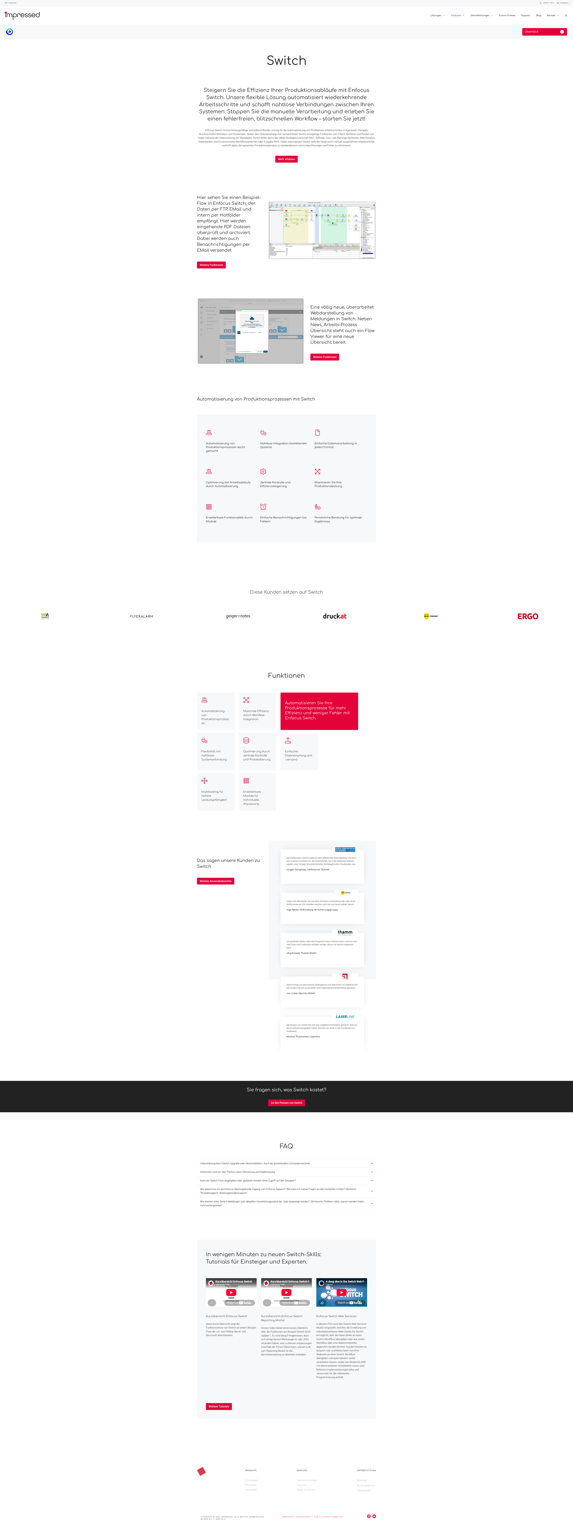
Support (525, 15)
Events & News (507, 15)
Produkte (456, 15)
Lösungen (436, 15)
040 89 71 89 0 (548, 3)
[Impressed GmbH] (22, 15)
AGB (316, 1517)
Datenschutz (304, 1517)
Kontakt (551, 15)
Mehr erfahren (286, 159)
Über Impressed (10, 3)
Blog (538, 15)
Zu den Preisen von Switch (286, 1102)
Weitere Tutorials (219, 1406)
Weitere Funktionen (211, 264)
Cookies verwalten (332, 1517)
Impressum (288, 1517)
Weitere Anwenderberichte (216, 881)
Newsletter (564, 3)
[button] (566, 15)
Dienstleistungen (480, 15)
